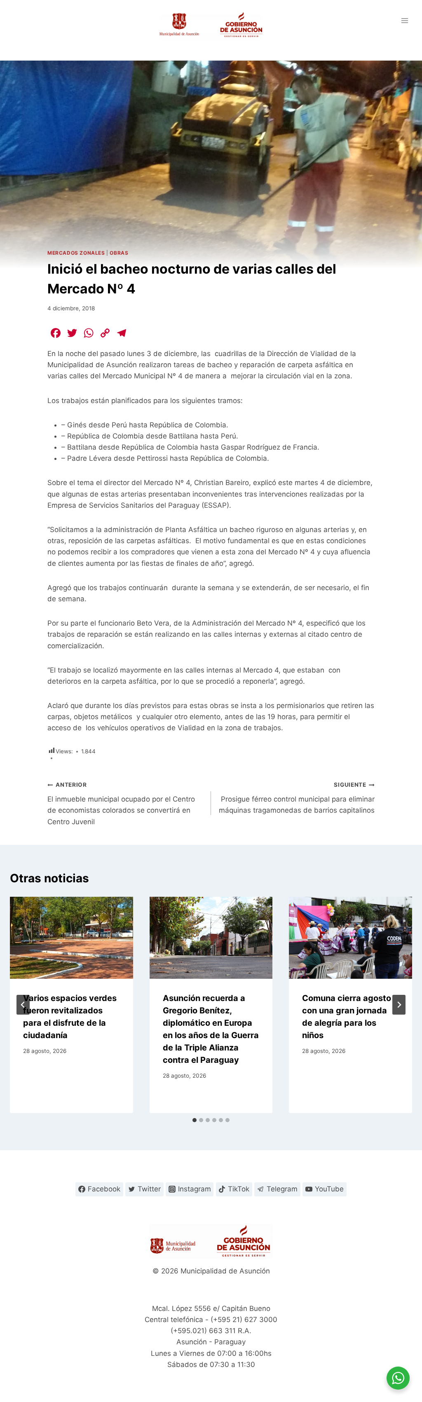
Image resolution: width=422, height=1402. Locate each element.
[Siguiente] (399, 1005)
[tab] (194, 1120)
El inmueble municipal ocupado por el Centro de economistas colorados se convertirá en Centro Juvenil (121, 803)
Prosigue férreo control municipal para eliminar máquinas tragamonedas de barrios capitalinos (297, 797)
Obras (119, 253)
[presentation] (71, 938)
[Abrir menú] (404, 20)
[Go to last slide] (23, 1005)
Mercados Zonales (76, 253)
